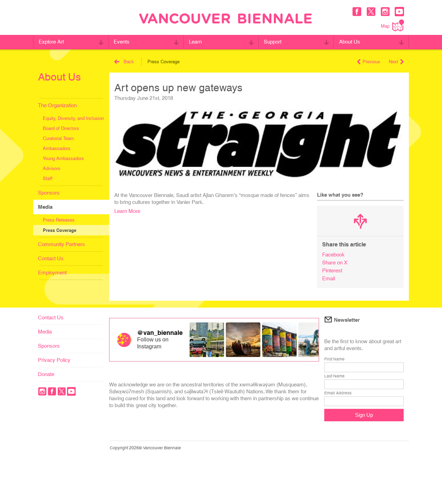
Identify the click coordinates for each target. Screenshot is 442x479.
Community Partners (61, 244)
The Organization (57, 105)
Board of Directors (61, 128)
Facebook (333, 254)
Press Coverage (59, 230)
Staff (47, 178)
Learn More (127, 211)
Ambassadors (56, 148)
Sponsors (49, 193)
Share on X (334, 262)
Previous (371, 61)
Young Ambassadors (63, 158)
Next (393, 61)
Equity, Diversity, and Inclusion (73, 118)
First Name (334, 359)
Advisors (51, 168)
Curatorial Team (58, 138)
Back (129, 61)
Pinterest (332, 270)
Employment (52, 272)
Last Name (334, 376)
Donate (46, 374)
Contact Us (51, 258)
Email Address (338, 393)
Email (328, 278)
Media (45, 207)
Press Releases (59, 220)
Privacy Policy (54, 360)
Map (385, 26)
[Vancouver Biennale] (225, 19)
